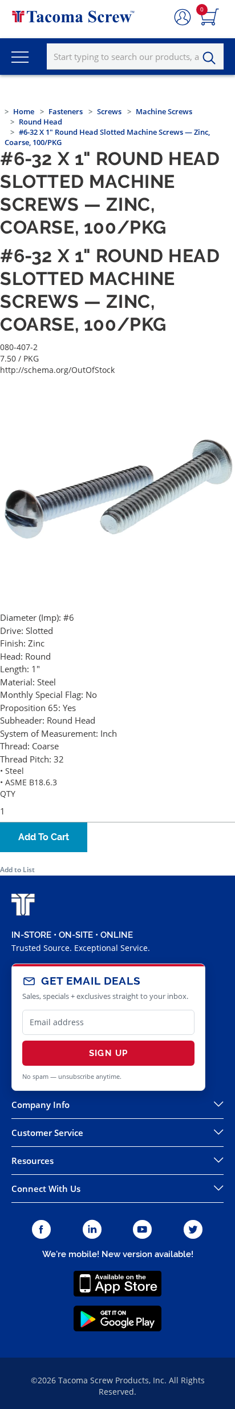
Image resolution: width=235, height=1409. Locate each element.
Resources (32, 1160)
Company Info (40, 1104)
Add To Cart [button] (43, 837)
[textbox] (135, 56)
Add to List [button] (17, 869)
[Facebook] (41, 1230)
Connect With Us (45, 1188)
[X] (193, 1230)
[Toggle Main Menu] (20, 56)
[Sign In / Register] (182, 18)
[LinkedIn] (92, 1230)
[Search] (212, 58)
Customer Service (47, 1132)
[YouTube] (142, 1230)
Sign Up (108, 1053)
